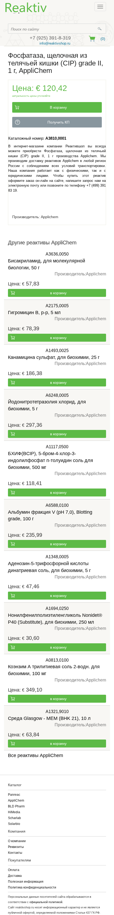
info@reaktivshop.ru (55, 43)
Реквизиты (16, 847)
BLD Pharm (16, 806)
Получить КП (58, 122)
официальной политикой (45, 902)
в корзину (58, 293)
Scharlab (14, 818)
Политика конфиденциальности (32, 887)
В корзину (58, 107)
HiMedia (14, 812)
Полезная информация (25, 881)
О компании (17, 841)
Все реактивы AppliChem (35, 755)
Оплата (13, 870)
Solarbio (14, 824)
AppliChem (16, 800)
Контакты (15, 853)
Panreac (14, 795)
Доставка (15, 876)
